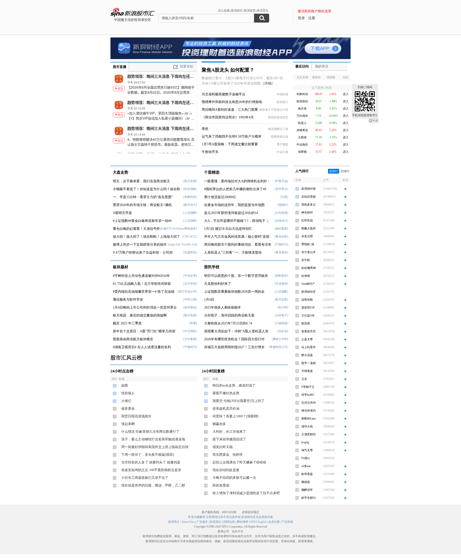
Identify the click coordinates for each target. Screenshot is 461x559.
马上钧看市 (308, 347)
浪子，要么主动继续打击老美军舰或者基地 (153, 439)
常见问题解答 (196, 517)
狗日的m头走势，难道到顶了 (233, 385)
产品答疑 (287, 521)
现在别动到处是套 (225, 470)
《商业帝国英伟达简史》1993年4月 (228, 117)
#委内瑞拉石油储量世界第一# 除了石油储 (143, 291)
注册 (311, 18)
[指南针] (283, 205)
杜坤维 (305, 276)
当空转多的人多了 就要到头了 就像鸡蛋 (150, 462)
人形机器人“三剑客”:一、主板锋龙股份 (233, 252)
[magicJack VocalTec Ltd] (182, 244)
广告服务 (202, 521)
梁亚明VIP (308, 307)
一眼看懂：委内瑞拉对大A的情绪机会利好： (237, 181)
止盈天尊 (307, 339)
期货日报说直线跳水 (136, 416)
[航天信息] (281, 299)
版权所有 (237, 531)
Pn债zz (305, 458)
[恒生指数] (190, 189)
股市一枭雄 (308, 363)
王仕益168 (307, 315)
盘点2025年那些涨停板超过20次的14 (231, 213)
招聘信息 (229, 521)
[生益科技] (190, 252)
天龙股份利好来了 (217, 284)
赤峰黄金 (302, 130)
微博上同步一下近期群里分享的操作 (140, 244)
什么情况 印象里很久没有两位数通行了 (150, 431)
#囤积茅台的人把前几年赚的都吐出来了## (235, 189)
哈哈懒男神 (308, 268)
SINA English (258, 521)
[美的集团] (281, 228)
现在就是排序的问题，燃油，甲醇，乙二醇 (153, 485)
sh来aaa (305, 466)
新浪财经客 (308, 188)
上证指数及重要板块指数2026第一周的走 (234, 291)
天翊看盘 (307, 371)
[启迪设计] (281, 220)
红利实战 (307, 220)
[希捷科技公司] (278, 347)
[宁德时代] (190, 347)
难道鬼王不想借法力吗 (273, 109)
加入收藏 (224, 10)
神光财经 (307, 212)
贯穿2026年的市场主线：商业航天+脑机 (142, 205)
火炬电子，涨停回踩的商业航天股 (229, 315)
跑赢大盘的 (308, 228)
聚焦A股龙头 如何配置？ (228, 70)
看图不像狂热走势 (225, 393)
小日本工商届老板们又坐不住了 (144, 478)
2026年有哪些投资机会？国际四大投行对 (234, 339)
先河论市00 (308, 402)
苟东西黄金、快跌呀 (227, 454)
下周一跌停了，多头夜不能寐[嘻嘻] (147, 454)
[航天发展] (190, 181)
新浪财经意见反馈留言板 (257, 517)
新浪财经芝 (308, 291)
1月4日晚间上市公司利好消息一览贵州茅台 (145, 307)
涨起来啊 (128, 424)
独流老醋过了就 (278, 129)
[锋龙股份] (281, 252)
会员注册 (274, 521)
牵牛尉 (305, 260)
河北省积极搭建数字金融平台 (223, 94)
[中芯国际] (190, 331)
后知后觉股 (308, 196)
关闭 (373, 121)
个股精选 (211, 172)
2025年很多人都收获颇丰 (222, 307)
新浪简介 (174, 521)
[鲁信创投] (281, 236)
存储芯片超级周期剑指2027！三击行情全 (234, 347)
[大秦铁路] (281, 323)
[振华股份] (190, 307)
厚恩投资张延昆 (278, 117)
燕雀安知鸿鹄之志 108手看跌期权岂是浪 (151, 470)
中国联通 (282, 94)
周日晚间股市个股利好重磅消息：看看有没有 (237, 244)
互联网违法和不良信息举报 (223, 517)
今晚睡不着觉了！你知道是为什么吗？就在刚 (146, 189)
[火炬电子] (281, 315)
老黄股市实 (308, 331)
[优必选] (283, 331)
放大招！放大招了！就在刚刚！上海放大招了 (146, 236)
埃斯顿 (302, 151)
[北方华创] (190, 283)
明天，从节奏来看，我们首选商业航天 (141, 181)
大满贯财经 (308, 434)
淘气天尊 (307, 450)
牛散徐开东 (210, 152)
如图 (124, 385)
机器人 (302, 123)
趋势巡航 (307, 299)
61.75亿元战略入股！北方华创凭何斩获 (142, 284)
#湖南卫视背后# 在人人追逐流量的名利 (142, 347)
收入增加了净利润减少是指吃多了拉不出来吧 (246, 493)
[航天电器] (190, 315)
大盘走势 (120, 172)
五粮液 (302, 137)
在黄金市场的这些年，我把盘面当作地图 (234, 205)
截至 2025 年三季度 (127, 323)
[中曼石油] (281, 181)
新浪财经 (237, 10)
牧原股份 (302, 101)
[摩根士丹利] (280, 339)
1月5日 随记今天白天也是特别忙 (228, 229)
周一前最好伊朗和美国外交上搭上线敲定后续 (154, 447)
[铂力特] (283, 307)
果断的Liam (308, 418)
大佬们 (126, 401)
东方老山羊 (308, 252)
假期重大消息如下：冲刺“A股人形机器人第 (236, 331)
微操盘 (305, 482)
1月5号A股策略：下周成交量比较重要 (230, 144)
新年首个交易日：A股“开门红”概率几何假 (144, 331)
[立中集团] (190, 339)
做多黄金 (128, 408)
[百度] (284, 197)
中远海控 (302, 144)
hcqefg (305, 442)
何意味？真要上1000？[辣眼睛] (235, 416)
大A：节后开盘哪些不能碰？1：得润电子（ (236, 221)
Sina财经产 (308, 284)
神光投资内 (308, 410)
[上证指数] (190, 212)
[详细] (268, 83)
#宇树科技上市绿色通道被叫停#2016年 (141, 276)
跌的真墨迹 (220, 485)
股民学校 (211, 267)
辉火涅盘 (307, 355)
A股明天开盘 (122, 213)
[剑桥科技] (190, 197)
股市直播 (119, 67)
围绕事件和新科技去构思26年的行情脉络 (232, 102)
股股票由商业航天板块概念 (133, 339)
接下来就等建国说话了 (229, 439)
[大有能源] (281, 212)
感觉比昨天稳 (222, 447)
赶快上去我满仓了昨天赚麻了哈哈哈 (239, 462)
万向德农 (302, 115)
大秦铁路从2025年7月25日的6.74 (228, 323)
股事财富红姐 (279, 136)
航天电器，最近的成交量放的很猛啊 (140, 315)
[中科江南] (190, 299)
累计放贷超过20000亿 (220, 197)
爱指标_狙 (307, 244)
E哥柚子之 (308, 387)
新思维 (305, 323)
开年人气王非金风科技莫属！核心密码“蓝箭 (236, 236)
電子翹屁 (282, 144)
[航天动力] (190, 205)
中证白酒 (282, 152)
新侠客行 (282, 102)
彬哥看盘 (307, 474)
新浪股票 (249, 10)
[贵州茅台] (281, 189)
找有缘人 (128, 393)
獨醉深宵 (307, 490)
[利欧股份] (281, 275)
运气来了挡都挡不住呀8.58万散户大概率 (231, 136)
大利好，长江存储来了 (229, 431)
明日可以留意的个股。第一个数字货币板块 (236, 276)
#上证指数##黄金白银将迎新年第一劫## (142, 221)
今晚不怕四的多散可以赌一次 (234, 478)
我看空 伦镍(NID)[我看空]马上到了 (238, 401)
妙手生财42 (308, 497)
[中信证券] (190, 275)
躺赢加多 (219, 424)
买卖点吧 (307, 236)
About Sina (188, 521)
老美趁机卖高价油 (225, 408)
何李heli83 (307, 394)
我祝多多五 (308, 204)
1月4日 (209, 299)
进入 (346, 94)
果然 (205, 129)
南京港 (302, 108)
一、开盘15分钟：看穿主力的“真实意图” (143, 197)
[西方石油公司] (187, 291)
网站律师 (242, 521)
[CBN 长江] (189, 236)
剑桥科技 (302, 94)
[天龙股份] (281, 283)
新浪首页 (262, 10)
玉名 (304, 379)
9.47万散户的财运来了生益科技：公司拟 (143, 252)
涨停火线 (307, 426)
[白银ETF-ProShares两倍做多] (178, 228)
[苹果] (193, 323)
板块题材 (120, 267)
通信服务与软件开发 (128, 299)
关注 (120, 88)
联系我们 (215, 521)
